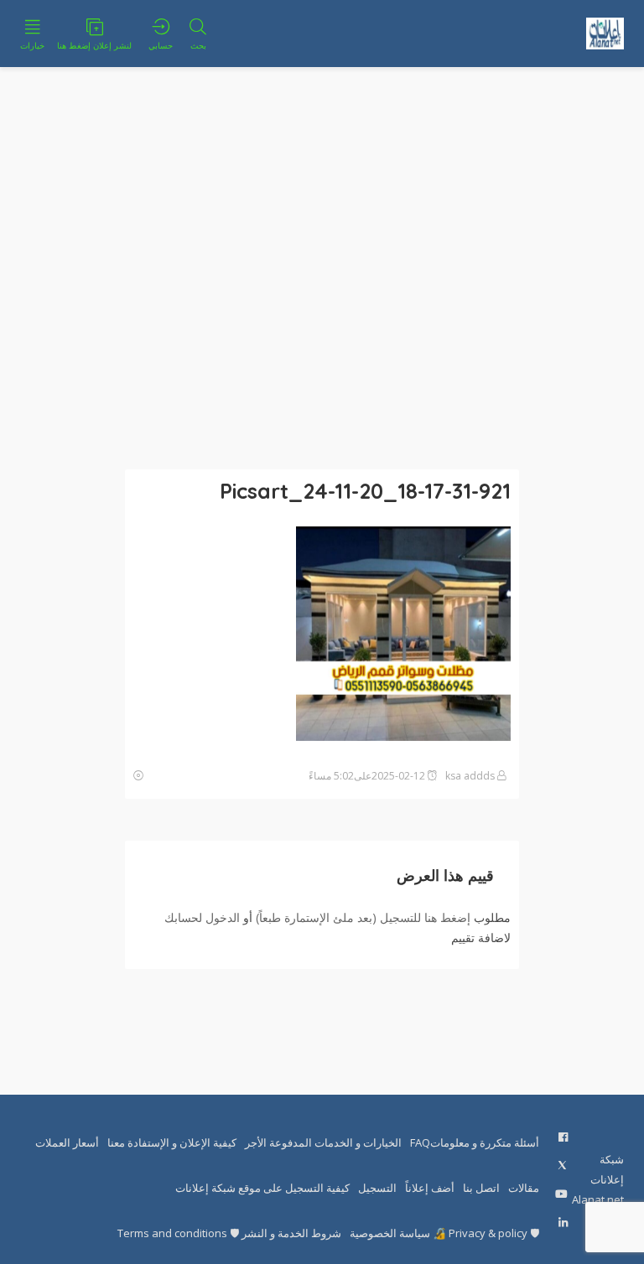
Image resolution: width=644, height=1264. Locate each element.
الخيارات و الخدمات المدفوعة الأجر (323, 1142)
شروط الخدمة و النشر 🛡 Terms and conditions (229, 1233)
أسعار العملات (67, 1142)
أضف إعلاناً (429, 1187)
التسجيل (377, 1187)
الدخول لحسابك (202, 917)
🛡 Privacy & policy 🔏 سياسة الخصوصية (444, 1233)
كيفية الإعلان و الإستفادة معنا (171, 1142)
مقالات (523, 1187)
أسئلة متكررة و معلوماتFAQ (474, 1142)
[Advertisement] (322, 268)
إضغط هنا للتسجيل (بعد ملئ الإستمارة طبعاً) (363, 917)
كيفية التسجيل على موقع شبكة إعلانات (262, 1187)
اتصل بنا (481, 1187)
